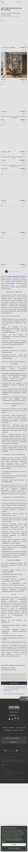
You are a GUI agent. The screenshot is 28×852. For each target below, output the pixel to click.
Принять (14, 844)
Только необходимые (14, 848)
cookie (11, 830)
